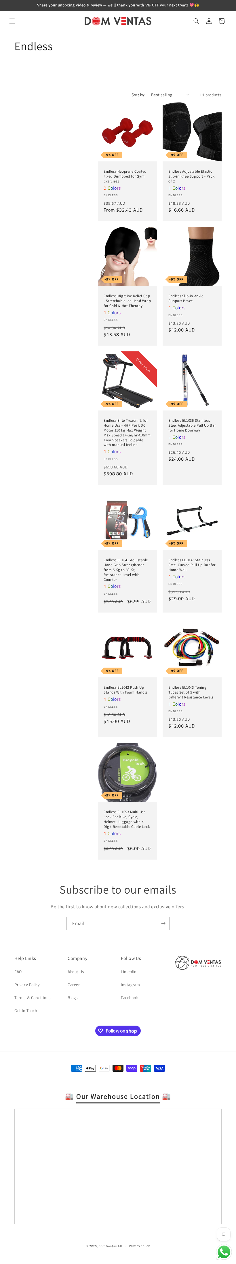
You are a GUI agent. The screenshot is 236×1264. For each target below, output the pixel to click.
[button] (12, 21)
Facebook (129, 997)
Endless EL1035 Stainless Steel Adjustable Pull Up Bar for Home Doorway (192, 425)
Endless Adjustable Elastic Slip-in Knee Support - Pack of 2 (191, 176)
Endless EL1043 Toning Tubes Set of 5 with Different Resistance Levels (190, 692)
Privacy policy (139, 1246)
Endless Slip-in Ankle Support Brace (185, 298)
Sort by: (138, 95)
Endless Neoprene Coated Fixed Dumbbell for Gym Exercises (125, 176)
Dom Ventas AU (110, 1246)
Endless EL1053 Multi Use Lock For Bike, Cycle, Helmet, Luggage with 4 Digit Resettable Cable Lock (127, 819)
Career (74, 985)
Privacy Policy (27, 985)
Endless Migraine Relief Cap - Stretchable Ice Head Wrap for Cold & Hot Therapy (127, 301)
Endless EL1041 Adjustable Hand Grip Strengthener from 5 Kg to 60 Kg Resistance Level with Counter (126, 570)
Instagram (130, 985)
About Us (76, 972)
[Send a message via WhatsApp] (224, 1252)
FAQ (18, 972)
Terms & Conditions (32, 997)
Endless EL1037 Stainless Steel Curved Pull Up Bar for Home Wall (192, 565)
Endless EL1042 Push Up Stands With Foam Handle (126, 690)
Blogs (73, 997)
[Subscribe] (163, 923)
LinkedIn (129, 972)
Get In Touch (25, 1010)
